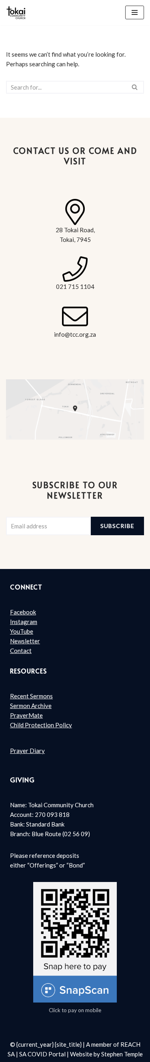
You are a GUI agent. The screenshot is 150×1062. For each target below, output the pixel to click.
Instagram (23, 621)
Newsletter (25, 641)
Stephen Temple (122, 1054)
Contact (21, 650)
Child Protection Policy (41, 724)
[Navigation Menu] (134, 12)
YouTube (21, 631)
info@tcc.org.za (75, 334)
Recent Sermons (31, 696)
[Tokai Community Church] (16, 13)
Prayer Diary (27, 750)
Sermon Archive (31, 705)
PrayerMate (26, 715)
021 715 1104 (75, 286)
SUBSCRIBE (117, 525)
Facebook (23, 612)
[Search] (135, 87)
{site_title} (68, 1044)
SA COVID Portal (42, 1054)
